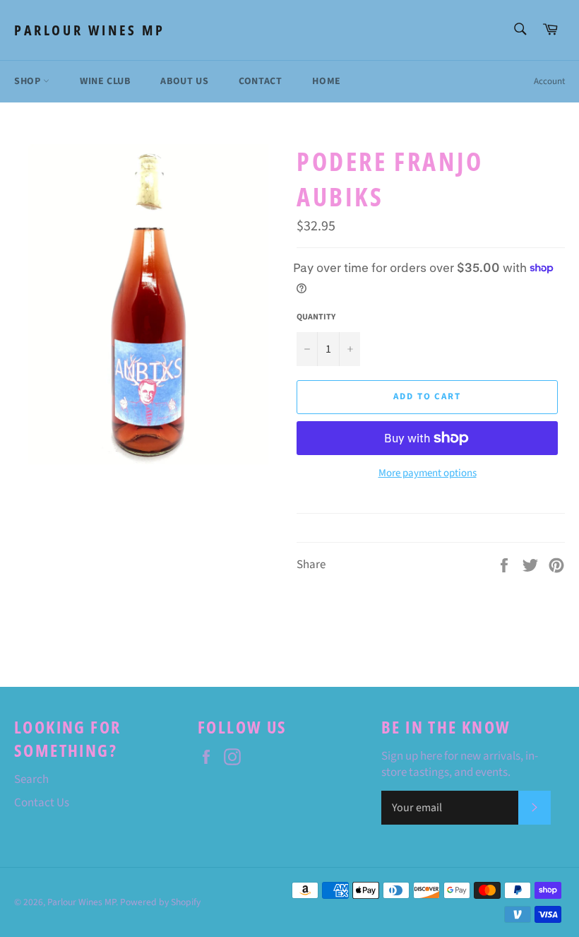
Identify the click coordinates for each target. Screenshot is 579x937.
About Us (184, 81)
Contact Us (41, 802)
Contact (260, 81)
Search (31, 779)
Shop (28, 81)
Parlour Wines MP (89, 30)
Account (549, 81)
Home (326, 81)
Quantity (316, 317)
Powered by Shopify (160, 902)
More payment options (427, 473)
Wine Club (105, 81)
